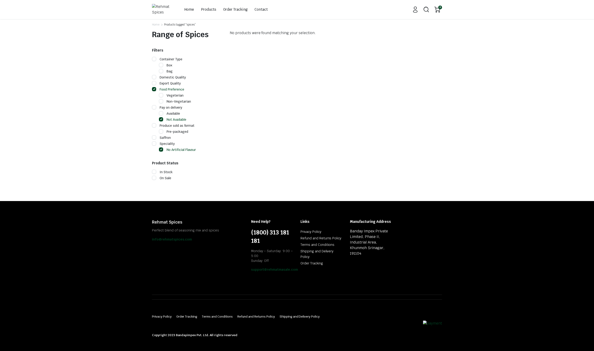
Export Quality (170, 83)
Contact (261, 9)
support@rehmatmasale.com (274, 269)
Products (208, 9)
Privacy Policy (310, 232)
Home (189, 9)
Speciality (167, 144)
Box (169, 65)
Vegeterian (175, 95)
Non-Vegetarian (179, 101)
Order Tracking (235, 9)
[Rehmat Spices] (163, 9)
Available (173, 113)
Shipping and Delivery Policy (300, 316)
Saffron (165, 138)
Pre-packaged (177, 132)
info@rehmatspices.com (172, 239)
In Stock (166, 172)
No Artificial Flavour (181, 150)
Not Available (176, 119)
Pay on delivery (171, 107)
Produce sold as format (177, 126)
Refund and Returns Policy (320, 238)
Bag (170, 71)
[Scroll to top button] (583, 340)
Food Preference (172, 89)
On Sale (165, 178)
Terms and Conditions (317, 245)
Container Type (171, 59)
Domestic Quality (173, 77)
